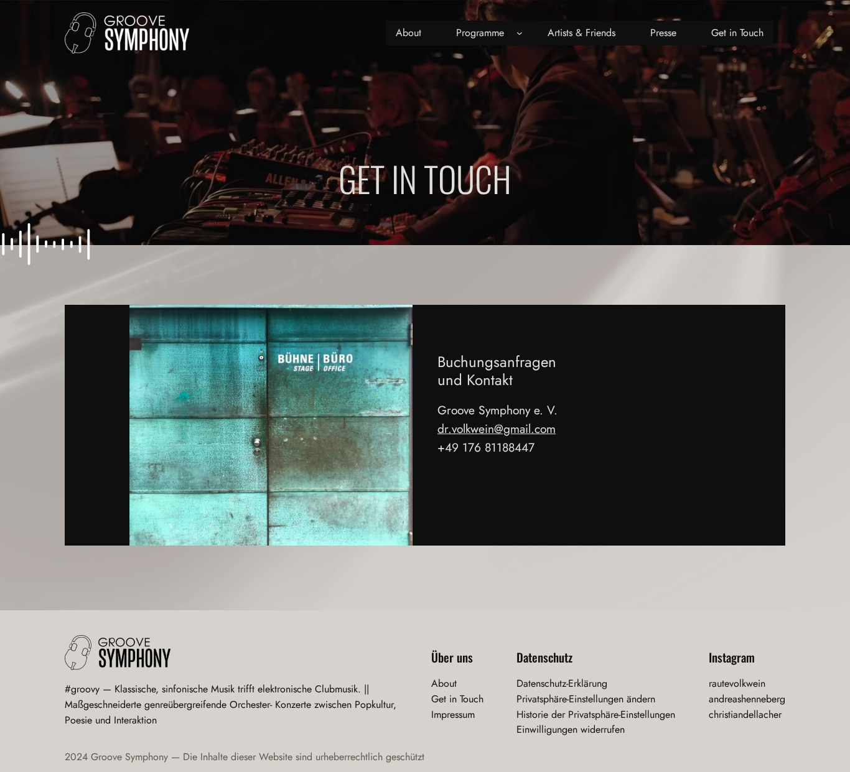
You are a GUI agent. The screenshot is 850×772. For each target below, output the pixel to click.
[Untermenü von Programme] (519, 33)
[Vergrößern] (396, 321)
